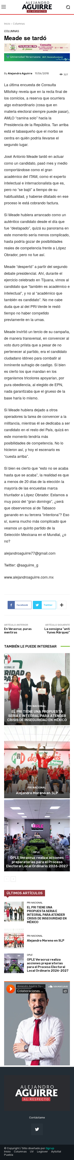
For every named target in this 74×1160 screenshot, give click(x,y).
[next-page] (13, 879)
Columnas (19, 23)
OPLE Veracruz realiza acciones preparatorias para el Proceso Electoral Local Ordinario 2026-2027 (37, 862)
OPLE (36, 852)
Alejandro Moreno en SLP (37, 793)
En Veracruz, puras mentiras (18, 630)
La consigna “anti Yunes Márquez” (57, 630)
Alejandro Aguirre (20, 73)
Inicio (7, 23)
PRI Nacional (36, 706)
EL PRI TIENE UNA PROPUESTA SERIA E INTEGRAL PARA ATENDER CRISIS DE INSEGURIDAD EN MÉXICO (37, 715)
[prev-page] (6, 879)
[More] (61, 605)
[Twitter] (37, 1129)
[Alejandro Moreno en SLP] (37, 762)
